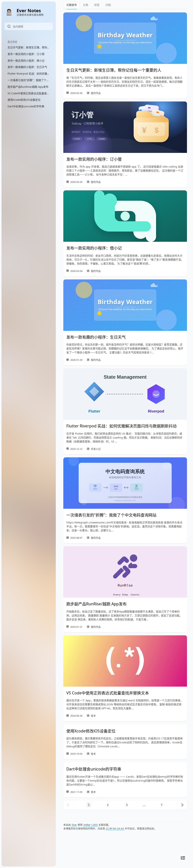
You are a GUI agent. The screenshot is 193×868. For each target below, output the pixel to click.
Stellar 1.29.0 (90, 824)
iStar (74, 824)
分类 (85, 5)
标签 (97, 5)
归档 (108, 5)
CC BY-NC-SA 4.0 (115, 828)
